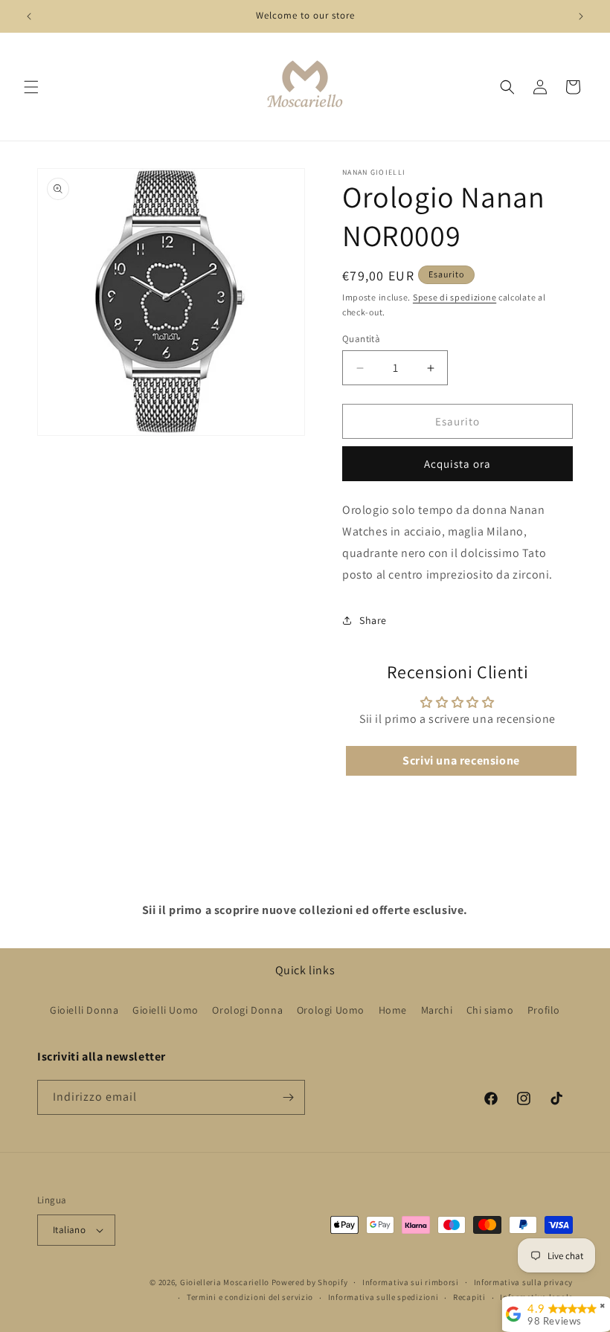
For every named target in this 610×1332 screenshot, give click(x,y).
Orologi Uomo (331, 1010)
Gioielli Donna (84, 1010)
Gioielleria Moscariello (224, 1282)
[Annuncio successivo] (581, 16)
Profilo (543, 1010)
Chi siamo (489, 1010)
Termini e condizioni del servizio (250, 1297)
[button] (31, 87)
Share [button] (373, 620)
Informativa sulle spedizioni (383, 1297)
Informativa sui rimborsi (410, 1282)
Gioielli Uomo (165, 1010)
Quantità (361, 338)
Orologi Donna (247, 1010)
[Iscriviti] (288, 1097)
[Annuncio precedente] (29, 16)
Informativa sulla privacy (524, 1282)
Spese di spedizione (454, 297)
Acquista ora (457, 464)
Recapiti (469, 1297)
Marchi (437, 1010)
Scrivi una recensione (461, 760)
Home (393, 1010)
